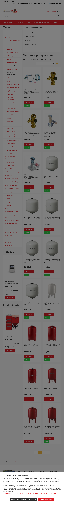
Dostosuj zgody (32, 499)
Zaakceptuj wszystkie (46, 499)
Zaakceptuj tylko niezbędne (18, 499)
